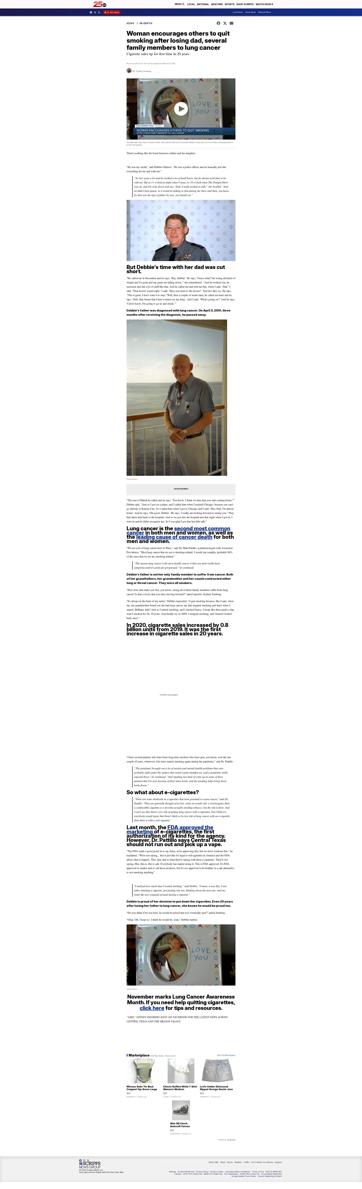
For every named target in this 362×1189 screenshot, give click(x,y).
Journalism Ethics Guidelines (237, 1171)
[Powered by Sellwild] (231, 1140)
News (130, 23)
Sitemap (172, 1171)
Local (191, 4)
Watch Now (264, 4)
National (203, 4)
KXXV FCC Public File (192, 1174)
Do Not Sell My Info (186, 1171)
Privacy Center (216, 1171)
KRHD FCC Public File (213, 1174)
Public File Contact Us (249, 1174)
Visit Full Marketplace (226, 1055)
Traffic (246, 1162)
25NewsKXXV (91, 12)
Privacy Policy (202, 1171)
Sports (229, 4)
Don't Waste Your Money (262, 1162)
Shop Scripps (245, 4)
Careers (178, 1174)
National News (264, 12)
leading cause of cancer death (174, 537)
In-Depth (146, 23)
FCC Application (231, 1174)
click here (152, 1008)
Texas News (250, 12)
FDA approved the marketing (170, 829)
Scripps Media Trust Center (244, 1176)
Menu (178, 4)
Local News (238, 12)
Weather (217, 4)
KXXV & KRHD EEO (274, 1171)
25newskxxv (95, 12)
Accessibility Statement (271, 1174)
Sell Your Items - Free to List (163, 1056)
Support (278, 1162)
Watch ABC (214, 1162)
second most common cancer (178, 530)
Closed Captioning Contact (270, 1176)
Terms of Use (258, 1171)
